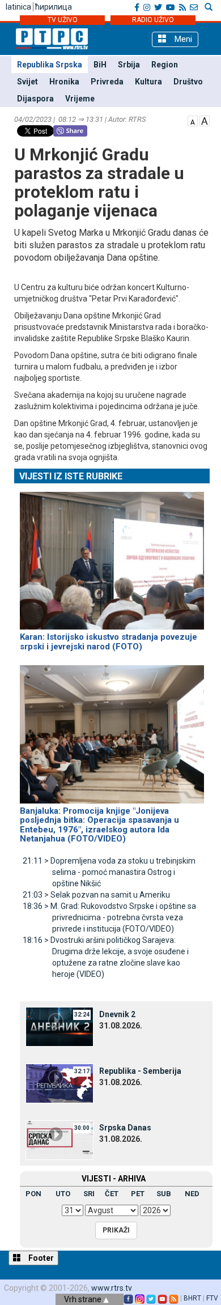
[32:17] (59, 1082)
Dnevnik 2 (117, 1014)
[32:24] (59, 1025)
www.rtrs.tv (111, 1288)
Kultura (148, 81)
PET (137, 1193)
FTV (212, 1298)
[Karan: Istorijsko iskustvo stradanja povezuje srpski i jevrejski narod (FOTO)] (112, 555)
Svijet (27, 81)
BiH (100, 64)
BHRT (192, 1298)
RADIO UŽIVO (153, 20)
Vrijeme (80, 98)
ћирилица (53, 6)
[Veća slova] (204, 120)
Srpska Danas (125, 1127)
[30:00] (59, 1139)
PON (33, 1193)
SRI (89, 1193)
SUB (163, 1193)
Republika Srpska (49, 64)
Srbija (129, 64)
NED (192, 1193)
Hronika (64, 81)
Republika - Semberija (140, 1071)
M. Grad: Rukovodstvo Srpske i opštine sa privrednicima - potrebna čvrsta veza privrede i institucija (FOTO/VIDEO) (109, 917)
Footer (40, 1258)
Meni (182, 39)
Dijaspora (35, 98)
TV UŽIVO (63, 20)
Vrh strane (83, 1299)
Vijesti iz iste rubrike (70, 476)
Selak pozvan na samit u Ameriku (96, 894)
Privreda (107, 81)
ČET (111, 1193)
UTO (63, 1193)
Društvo (188, 81)
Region (164, 64)
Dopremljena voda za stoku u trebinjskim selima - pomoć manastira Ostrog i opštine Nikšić (109, 872)
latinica (18, 6)
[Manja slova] (193, 120)
